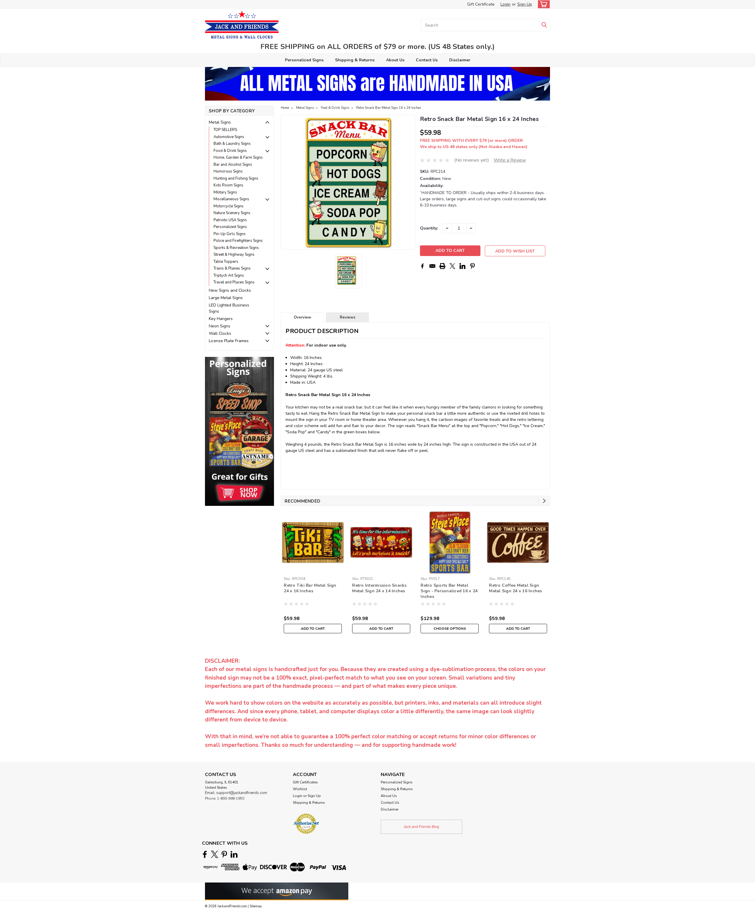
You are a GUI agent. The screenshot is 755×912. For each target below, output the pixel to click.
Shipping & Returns (355, 60)
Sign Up (524, 4)
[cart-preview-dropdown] (542, 4)
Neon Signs (219, 326)
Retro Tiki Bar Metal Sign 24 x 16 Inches (310, 588)
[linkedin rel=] (234, 854)
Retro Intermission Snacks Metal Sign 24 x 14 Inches (379, 588)
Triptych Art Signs (229, 275)
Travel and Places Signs (234, 282)
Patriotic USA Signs (230, 220)
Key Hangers (221, 319)
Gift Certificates (305, 782)
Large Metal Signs (226, 298)
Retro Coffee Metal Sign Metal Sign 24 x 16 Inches (515, 588)
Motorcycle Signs (229, 206)
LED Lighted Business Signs (229, 308)
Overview (302, 317)
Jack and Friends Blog (421, 827)
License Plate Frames (229, 341)
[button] (239, 431)
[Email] (432, 266)
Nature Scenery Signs (232, 213)
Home (285, 108)
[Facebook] (422, 266)
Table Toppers (226, 261)
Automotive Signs (229, 137)
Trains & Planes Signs (232, 268)
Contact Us (427, 60)
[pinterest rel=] (224, 854)
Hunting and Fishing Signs (236, 178)
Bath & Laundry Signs (232, 143)
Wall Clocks (220, 333)
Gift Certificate (481, 4)
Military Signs (225, 192)
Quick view (313, 570)
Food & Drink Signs (230, 150)
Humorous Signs (228, 171)
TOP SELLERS (225, 129)
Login (505, 4)
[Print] (442, 266)
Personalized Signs (304, 60)
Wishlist (300, 789)
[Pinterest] (472, 266)
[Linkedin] (462, 266)
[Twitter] (452, 266)
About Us (395, 60)
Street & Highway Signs (234, 254)
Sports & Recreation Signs (236, 247)
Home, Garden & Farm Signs (238, 157)
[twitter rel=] (214, 854)
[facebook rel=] (205, 854)
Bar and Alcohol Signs (233, 164)
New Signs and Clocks (230, 290)
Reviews (347, 317)
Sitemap (256, 906)
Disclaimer (459, 60)
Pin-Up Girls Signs (230, 234)
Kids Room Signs (228, 185)
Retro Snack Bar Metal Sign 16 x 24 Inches (388, 108)
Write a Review (510, 160)
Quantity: (429, 228)
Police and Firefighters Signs (238, 240)
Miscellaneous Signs (231, 199)
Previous (286, 182)
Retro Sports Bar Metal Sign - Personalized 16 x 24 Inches (449, 591)
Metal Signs (220, 122)
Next (410, 182)
